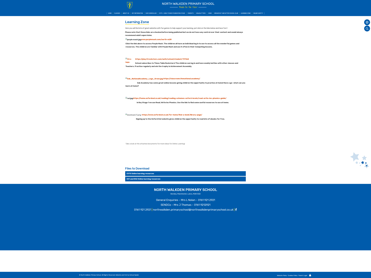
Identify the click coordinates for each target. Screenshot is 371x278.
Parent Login (302, 275)
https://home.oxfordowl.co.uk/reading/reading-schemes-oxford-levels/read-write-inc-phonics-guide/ (179, 98)
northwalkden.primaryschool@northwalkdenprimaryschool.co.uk (193, 209)
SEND (210, 13)
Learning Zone (246, 13)
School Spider (134, 275)
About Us (126, 13)
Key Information (137, 13)
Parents (191, 13)
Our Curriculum (151, 13)
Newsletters (201, 13)
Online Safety (258, 13)
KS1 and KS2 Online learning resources (143, 179)
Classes (117, 13)
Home (110, 13)
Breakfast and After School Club (226, 13)
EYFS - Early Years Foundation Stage (172, 13)
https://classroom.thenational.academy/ (181, 79)
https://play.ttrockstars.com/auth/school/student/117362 (162, 59)
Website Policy (282, 275)
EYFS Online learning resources (140, 173)
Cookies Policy (292, 275)
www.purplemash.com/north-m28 (156, 39)
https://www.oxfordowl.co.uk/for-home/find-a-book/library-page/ (172, 115)
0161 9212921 (202, 204)
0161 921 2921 (206, 200)
